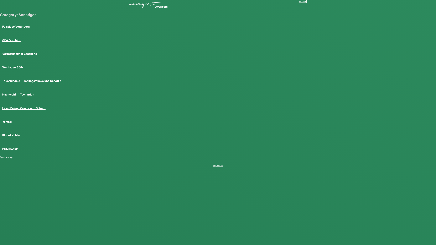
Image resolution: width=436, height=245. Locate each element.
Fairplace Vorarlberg (16, 26)
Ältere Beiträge (6, 157)
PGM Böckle (10, 149)
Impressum (218, 165)
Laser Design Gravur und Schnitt (24, 108)
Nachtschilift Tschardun (18, 94)
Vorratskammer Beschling (19, 53)
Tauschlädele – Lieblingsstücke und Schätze (31, 81)
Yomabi (7, 121)
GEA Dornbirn (11, 40)
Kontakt (302, 1)
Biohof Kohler (11, 135)
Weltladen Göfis (13, 67)
